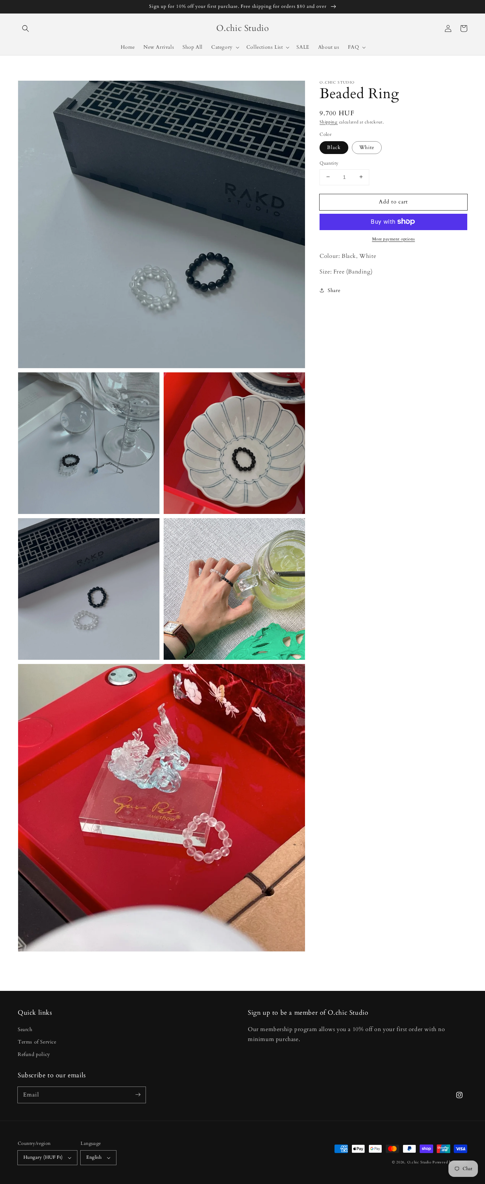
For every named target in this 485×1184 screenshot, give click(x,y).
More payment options (393, 238)
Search (25, 1029)
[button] (25, 28)
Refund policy (34, 1054)
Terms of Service (37, 1042)
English (94, 1157)
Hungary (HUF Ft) (42, 1157)
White (366, 147)
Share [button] (334, 290)
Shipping (329, 122)
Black (334, 147)
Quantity (329, 163)
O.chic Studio (419, 1162)
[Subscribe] (138, 1095)
